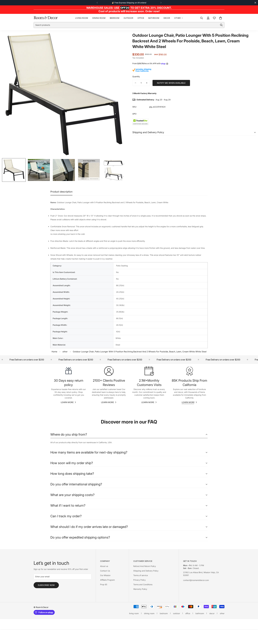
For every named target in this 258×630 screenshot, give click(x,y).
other (177, 18)
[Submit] (221, 25)
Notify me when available (171, 83)
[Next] (161, 2)
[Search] (201, 18)
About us (104, 566)
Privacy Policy (139, 580)
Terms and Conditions (142, 584)
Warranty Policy (140, 589)
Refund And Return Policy (144, 566)
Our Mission (105, 575)
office (140, 18)
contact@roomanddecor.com (196, 580)
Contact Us (105, 571)
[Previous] (97, 2)
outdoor (128, 18)
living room (81, 18)
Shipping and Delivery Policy (145, 571)
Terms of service (140, 575)
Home (54, 351)
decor (167, 18)
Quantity (136, 76)
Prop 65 (103, 584)
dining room (98, 18)
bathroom (153, 18)
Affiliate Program (107, 580)
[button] (220, 18)
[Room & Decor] (46, 18)
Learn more (67, 402)
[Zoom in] (120, 38)
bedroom (114, 18)
